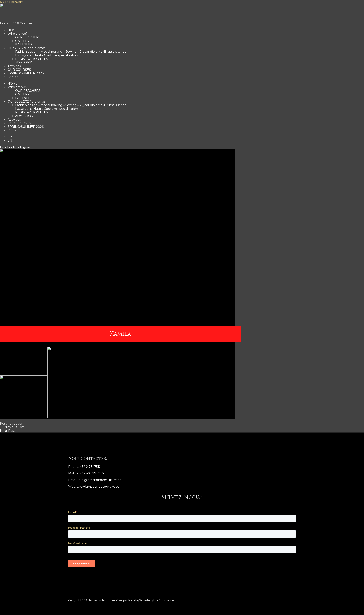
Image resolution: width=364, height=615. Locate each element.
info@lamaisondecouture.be (99, 480)
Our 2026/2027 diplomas (26, 48)
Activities (14, 66)
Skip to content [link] (12, 2)
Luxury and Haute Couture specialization (46, 55)
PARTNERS (23, 44)
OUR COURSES (19, 69)
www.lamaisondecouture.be (98, 486)
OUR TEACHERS (27, 37)
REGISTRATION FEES (31, 59)
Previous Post (12, 427)
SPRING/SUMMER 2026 (26, 73)
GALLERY (22, 41)
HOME (13, 30)
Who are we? (17, 33)
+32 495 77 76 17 (92, 473)
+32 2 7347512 (90, 466)
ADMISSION (24, 62)
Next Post (9, 430)
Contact (14, 77)
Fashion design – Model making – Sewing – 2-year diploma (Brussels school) (72, 51)
